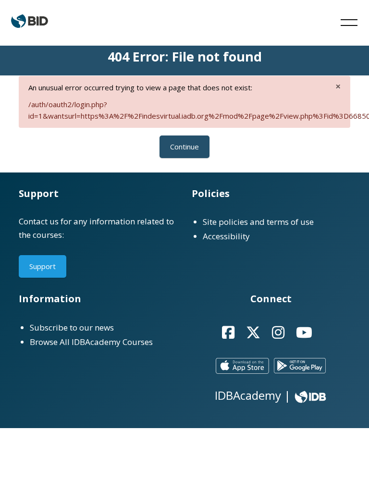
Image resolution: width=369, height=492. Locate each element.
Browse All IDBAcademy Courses (91, 341)
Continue (184, 146)
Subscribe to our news (72, 327)
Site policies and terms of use (258, 221)
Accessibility (226, 236)
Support (42, 266)
